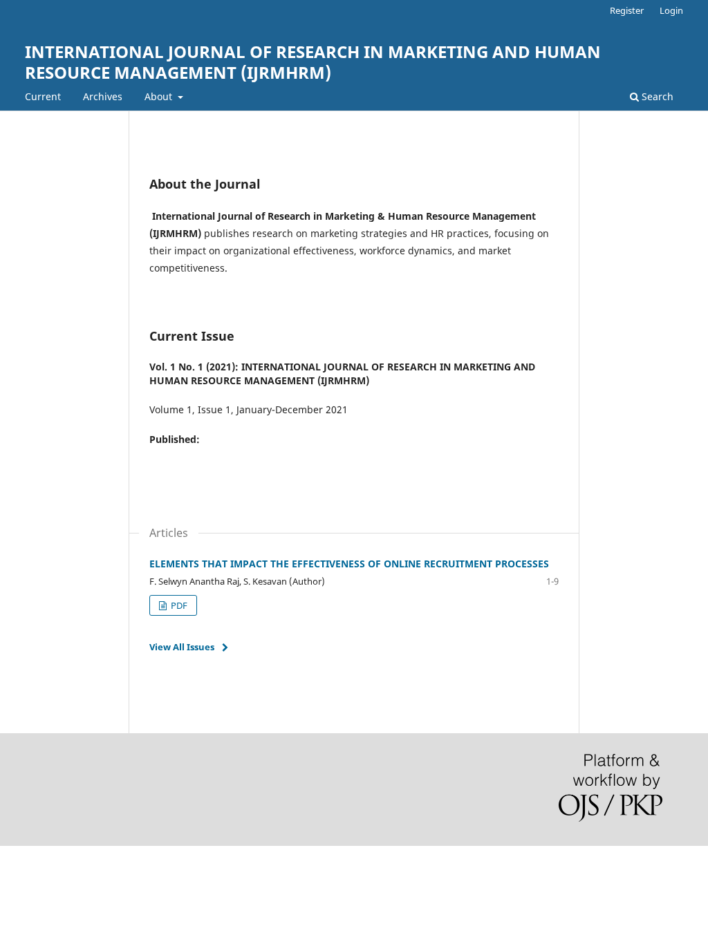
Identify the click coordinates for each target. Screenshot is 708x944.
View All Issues (181, 647)
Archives (102, 96)
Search (656, 96)
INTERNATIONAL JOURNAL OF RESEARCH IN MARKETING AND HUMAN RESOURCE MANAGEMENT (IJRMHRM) (313, 62)
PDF (178, 605)
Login (671, 10)
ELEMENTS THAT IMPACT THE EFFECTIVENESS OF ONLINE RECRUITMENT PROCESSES (349, 563)
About (160, 96)
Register (627, 10)
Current (43, 96)
